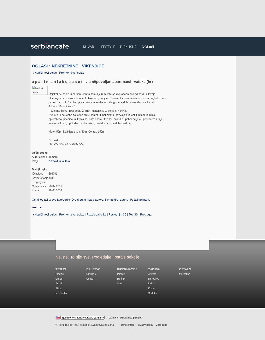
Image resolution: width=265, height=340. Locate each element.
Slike (58, 288)
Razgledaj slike (96, 214)
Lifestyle (107, 46)
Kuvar (88, 46)
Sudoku (152, 293)
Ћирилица (126, 317)
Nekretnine (65, 66)
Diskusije (128, 46)
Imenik (121, 274)
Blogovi (59, 274)
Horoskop (153, 278)
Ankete (152, 274)
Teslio (60, 269)
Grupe (59, 278)
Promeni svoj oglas (71, 72)
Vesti (120, 283)
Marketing (184, 274)
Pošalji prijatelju (140, 199)
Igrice (151, 283)
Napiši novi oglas (45, 72)
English (138, 317)
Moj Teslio (61, 293)
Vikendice (93, 66)
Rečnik (121, 278)
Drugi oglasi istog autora (88, 199)
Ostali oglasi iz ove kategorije (51, 199)
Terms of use (127, 324)
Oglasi (147, 47)
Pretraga (146, 214)
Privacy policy (145, 324)
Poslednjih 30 (117, 214)
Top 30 (133, 214)
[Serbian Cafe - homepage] (50, 50)
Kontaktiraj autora (59, 161)
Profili (58, 283)
